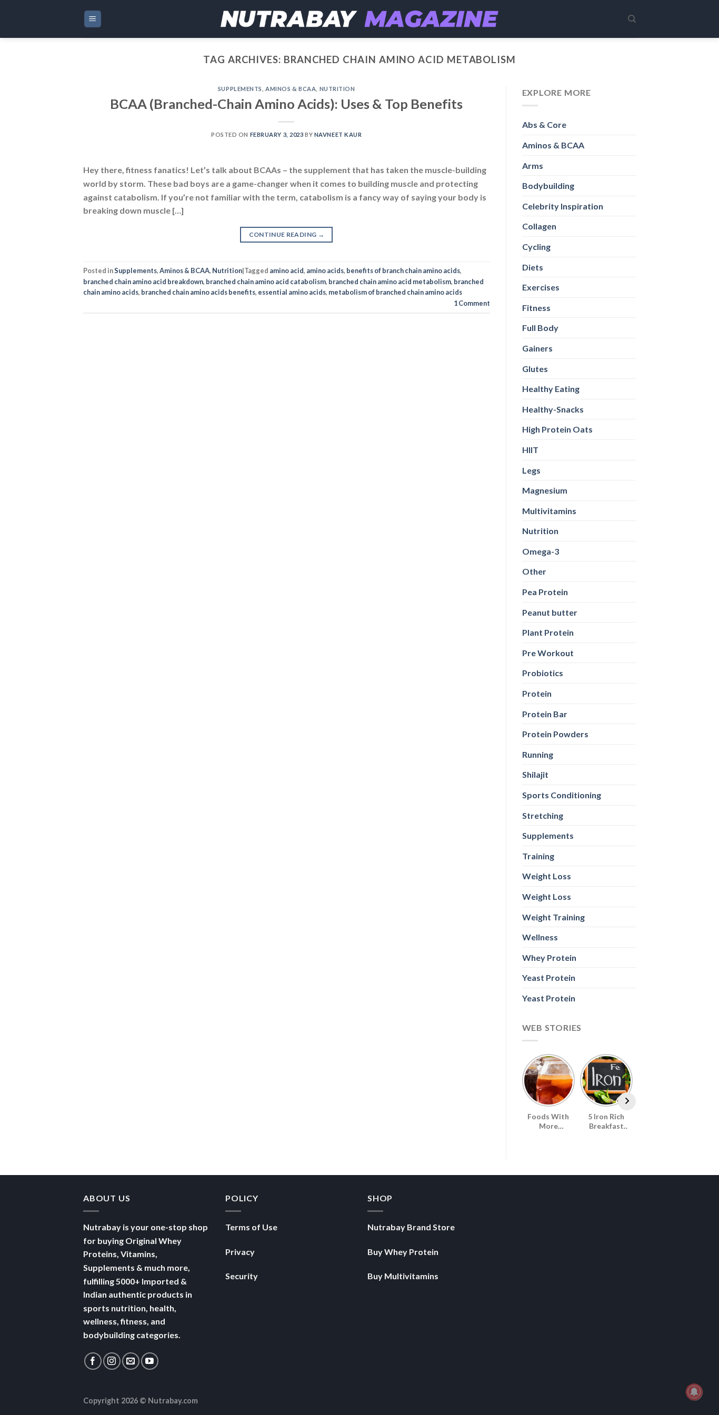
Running (537, 754)
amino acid (286, 270)
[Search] (632, 19)
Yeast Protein (548, 977)
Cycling (536, 247)
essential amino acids (292, 292)
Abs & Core (544, 124)
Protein (537, 693)
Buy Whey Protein (402, 1252)
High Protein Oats (557, 429)
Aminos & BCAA (290, 88)
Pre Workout (548, 653)
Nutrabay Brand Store (411, 1227)
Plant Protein (548, 632)
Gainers (537, 348)
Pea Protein (545, 592)
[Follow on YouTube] (149, 1361)
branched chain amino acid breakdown (143, 281)
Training (538, 856)
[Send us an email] (130, 1361)
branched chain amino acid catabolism (266, 281)
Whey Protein (549, 957)
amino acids (325, 270)
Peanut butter (549, 612)
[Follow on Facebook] (93, 1361)
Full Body (540, 328)
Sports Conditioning (561, 795)
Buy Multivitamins (402, 1276)
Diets (532, 267)
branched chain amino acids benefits (198, 292)
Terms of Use (251, 1227)
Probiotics (542, 673)
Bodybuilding (548, 185)
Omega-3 (540, 551)
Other (534, 571)
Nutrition (337, 88)
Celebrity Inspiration (562, 206)
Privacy (240, 1252)
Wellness (540, 937)
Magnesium (544, 490)
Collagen (539, 226)
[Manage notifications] (694, 1391)
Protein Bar (544, 714)
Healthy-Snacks (553, 409)
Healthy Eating (551, 389)
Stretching (542, 815)
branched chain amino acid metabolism (389, 281)
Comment (472, 303)
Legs (531, 470)
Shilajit (535, 774)
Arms (532, 165)
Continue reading (287, 234)
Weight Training (553, 917)
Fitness (536, 308)
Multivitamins (549, 511)
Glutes (535, 369)
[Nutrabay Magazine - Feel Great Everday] (359, 19)
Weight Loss (546, 876)
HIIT (530, 450)
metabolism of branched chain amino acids (395, 292)
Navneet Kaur (338, 134)
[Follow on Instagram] (112, 1361)
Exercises (541, 287)
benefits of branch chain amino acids (403, 270)
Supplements (240, 88)
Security (241, 1276)
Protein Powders (555, 734)
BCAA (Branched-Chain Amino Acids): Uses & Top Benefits (286, 104)
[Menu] (93, 19)
